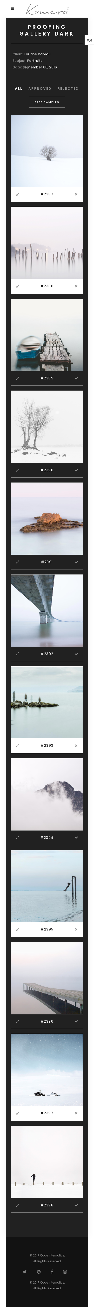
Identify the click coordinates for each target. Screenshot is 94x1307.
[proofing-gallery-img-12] (47, 1161)
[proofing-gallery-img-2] (47, 242)
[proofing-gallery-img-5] (47, 518)
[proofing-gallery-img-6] (47, 610)
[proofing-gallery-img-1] (47, 150)
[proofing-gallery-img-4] (47, 426)
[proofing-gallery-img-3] (47, 334)
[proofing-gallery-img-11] (47, 1069)
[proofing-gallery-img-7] (47, 702)
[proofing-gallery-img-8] (47, 794)
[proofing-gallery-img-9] (47, 886)
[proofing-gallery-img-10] (47, 977)
